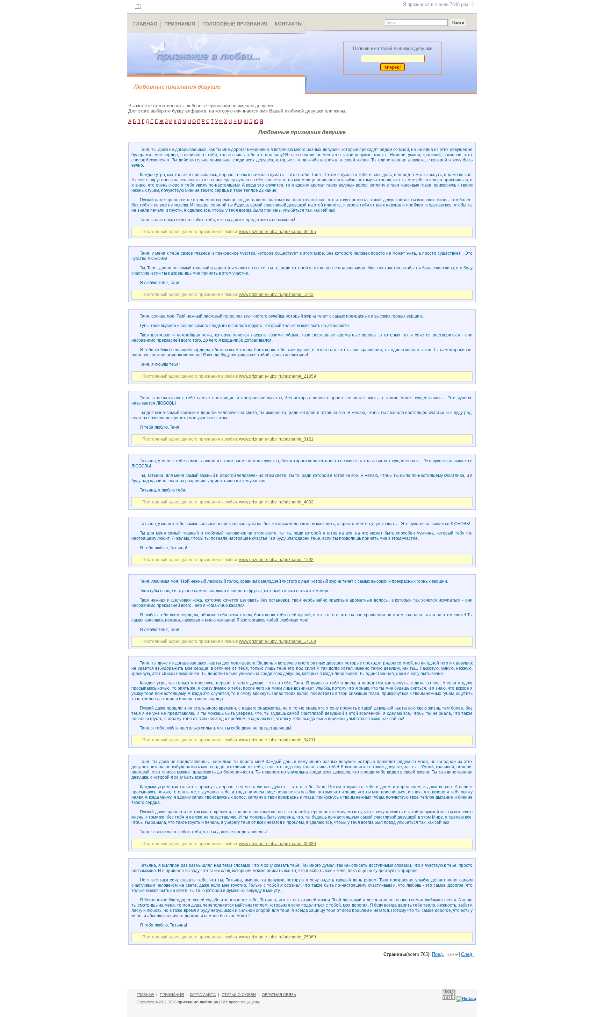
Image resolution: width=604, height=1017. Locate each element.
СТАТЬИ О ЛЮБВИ (239, 995)
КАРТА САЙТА (203, 995)
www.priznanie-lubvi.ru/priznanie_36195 (277, 231)
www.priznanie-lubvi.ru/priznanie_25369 (277, 937)
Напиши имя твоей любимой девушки (392, 48)
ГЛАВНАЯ (145, 24)
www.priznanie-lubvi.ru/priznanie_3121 (276, 439)
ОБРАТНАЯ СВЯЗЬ (279, 995)
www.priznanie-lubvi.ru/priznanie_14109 (277, 641)
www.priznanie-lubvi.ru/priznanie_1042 (276, 294)
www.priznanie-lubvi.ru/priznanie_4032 (276, 502)
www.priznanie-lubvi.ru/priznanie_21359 (277, 376)
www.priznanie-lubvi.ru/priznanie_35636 (277, 843)
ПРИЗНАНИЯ (179, 24)
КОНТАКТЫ (289, 24)
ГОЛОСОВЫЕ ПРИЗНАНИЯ (234, 24)
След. (467, 954)
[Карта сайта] (138, 6)
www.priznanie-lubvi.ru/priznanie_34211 (277, 740)
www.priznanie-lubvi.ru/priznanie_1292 (276, 559)
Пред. (438, 954)
